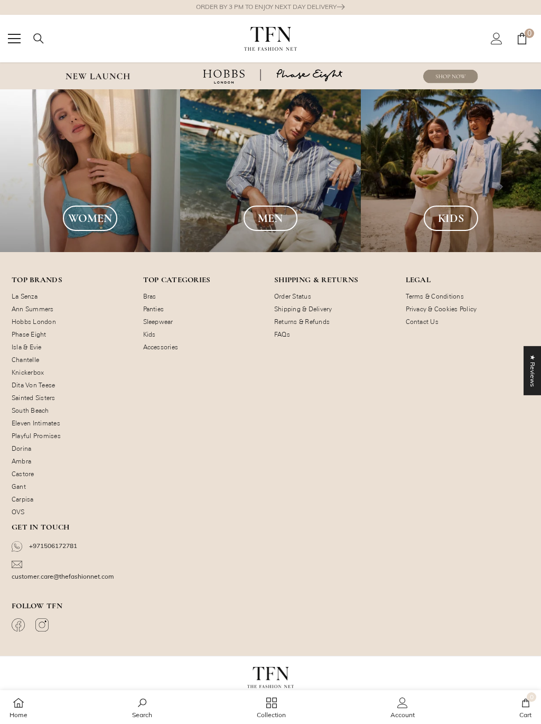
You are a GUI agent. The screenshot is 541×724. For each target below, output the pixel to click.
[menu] (14, 38)
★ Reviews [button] (533, 371)
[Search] (38, 38)
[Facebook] (19, 625)
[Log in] (496, 38)
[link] (142, 707)
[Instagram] (43, 625)
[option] (270, 7)
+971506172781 (52, 546)
